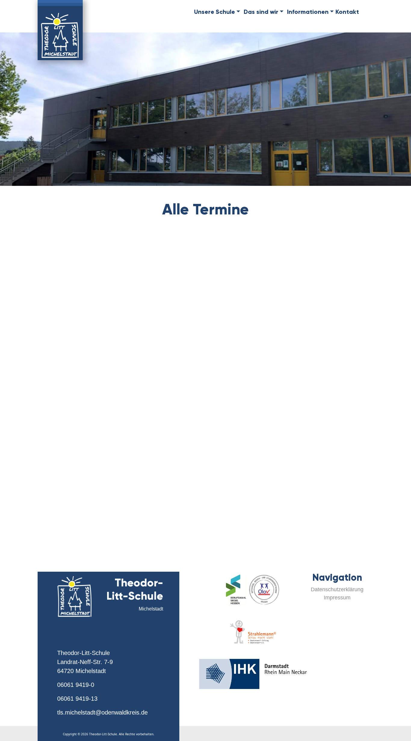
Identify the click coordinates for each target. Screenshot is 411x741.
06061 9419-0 (75, 684)
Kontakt (347, 11)
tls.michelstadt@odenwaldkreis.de (102, 712)
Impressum (337, 598)
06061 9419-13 (77, 698)
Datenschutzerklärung (337, 589)
